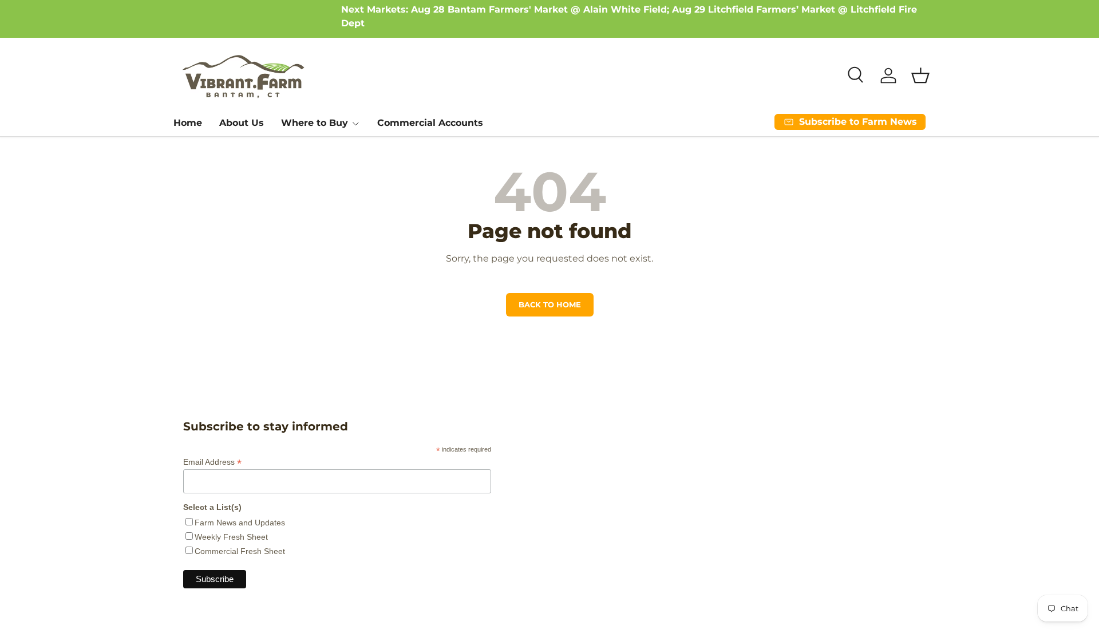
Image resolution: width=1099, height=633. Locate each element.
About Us (241, 122)
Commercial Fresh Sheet (240, 551)
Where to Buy (314, 122)
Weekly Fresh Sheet (231, 536)
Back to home (550, 304)
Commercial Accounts (430, 122)
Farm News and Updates (240, 522)
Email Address (212, 462)
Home (187, 122)
